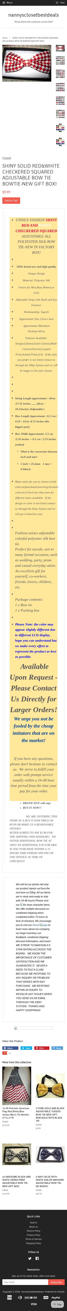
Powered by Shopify (55, 1291)
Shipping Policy (33, 1243)
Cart (62, 2)
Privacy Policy (33, 1234)
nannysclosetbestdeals (33, 15)
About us (33, 1226)
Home (4, 37)
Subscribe (56, 1282)
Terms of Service (33, 1238)
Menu (9, 2)
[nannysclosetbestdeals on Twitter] (30, 1258)
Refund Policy (33, 1230)
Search (33, 1222)
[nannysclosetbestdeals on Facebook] (37, 1258)
